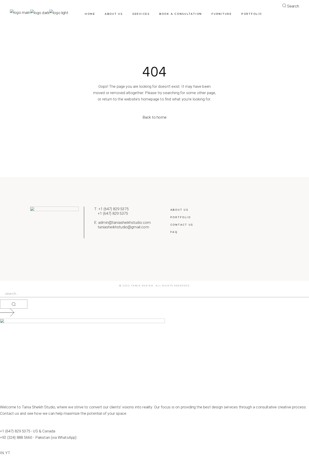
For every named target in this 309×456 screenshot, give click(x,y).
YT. (8, 453)
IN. (2, 453)
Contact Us (181, 224)
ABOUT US (179, 209)
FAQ (174, 232)
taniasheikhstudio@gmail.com (123, 227)
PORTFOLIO (180, 217)
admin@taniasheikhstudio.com (124, 222)
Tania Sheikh (142, 285)
